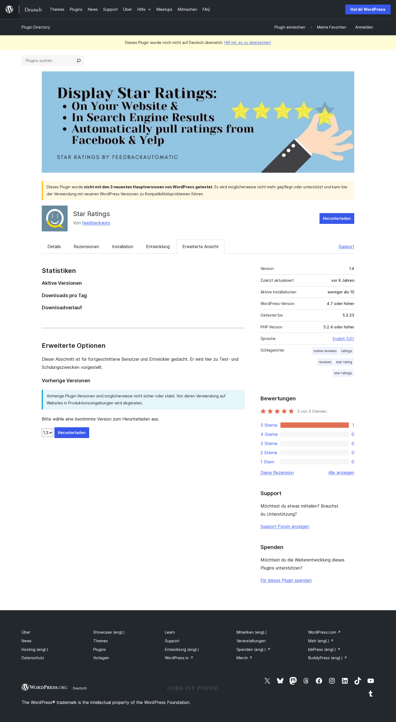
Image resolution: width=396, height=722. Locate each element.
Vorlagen (101, 657)
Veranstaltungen (251, 640)
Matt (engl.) (321, 640)
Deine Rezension (277, 472)
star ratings (343, 373)
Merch (244, 657)
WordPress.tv (179, 657)
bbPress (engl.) (324, 649)
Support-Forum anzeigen (284, 526)
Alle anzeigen (341, 472)
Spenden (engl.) (253, 649)
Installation (122, 246)
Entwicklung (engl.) (182, 649)
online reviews (325, 351)
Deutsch (80, 688)
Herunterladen (337, 218)
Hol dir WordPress (367, 9)
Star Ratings (91, 214)
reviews (325, 362)
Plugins (99, 649)
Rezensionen (86, 246)
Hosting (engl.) (35, 649)
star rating (344, 362)
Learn (170, 632)
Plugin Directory (36, 27)
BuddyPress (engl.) (327, 657)
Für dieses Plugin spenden (286, 580)
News (27, 640)
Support (346, 246)
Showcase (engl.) (109, 632)
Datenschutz (33, 657)
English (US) (343, 338)
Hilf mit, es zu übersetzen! (247, 42)
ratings (346, 351)
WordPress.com (324, 632)
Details (54, 246)
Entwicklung (158, 246)
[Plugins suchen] (78, 60)
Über (26, 632)
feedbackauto (96, 222)
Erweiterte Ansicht (200, 246)
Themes (100, 640)
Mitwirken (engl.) (252, 632)
